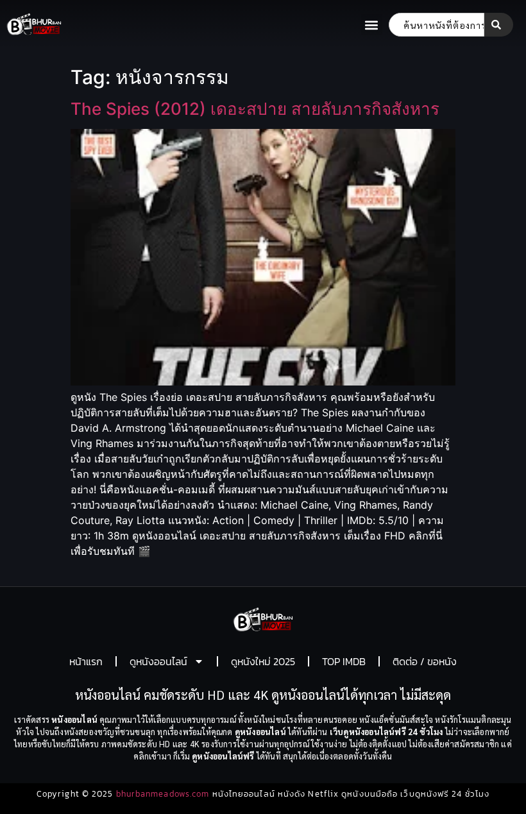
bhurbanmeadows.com (163, 794)
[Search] (498, 25)
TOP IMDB (344, 661)
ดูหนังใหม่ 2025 (263, 661)
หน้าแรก (86, 661)
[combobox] (436, 25)
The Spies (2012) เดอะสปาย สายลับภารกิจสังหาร (255, 109)
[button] (371, 24)
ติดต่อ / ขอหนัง (425, 661)
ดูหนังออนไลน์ (158, 661)
